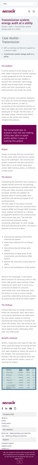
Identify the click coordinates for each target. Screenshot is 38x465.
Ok (19, 462)
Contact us (5, 426)
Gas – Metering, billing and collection (14, 436)
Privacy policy (6, 423)
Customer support (8, 443)
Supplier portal (7, 446)
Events (4, 421)
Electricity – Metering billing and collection (16, 433)
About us (4, 418)
